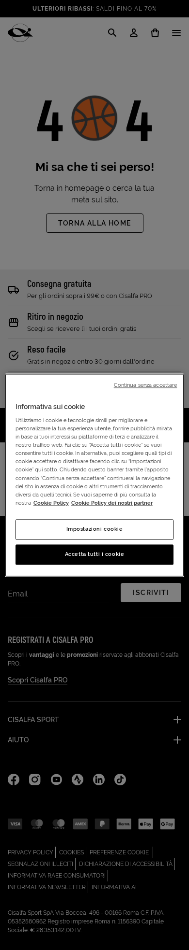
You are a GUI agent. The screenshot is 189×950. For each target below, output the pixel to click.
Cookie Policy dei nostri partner (112, 502)
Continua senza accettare (145, 385)
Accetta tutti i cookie (95, 554)
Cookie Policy (51, 502)
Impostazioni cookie (94, 528)
